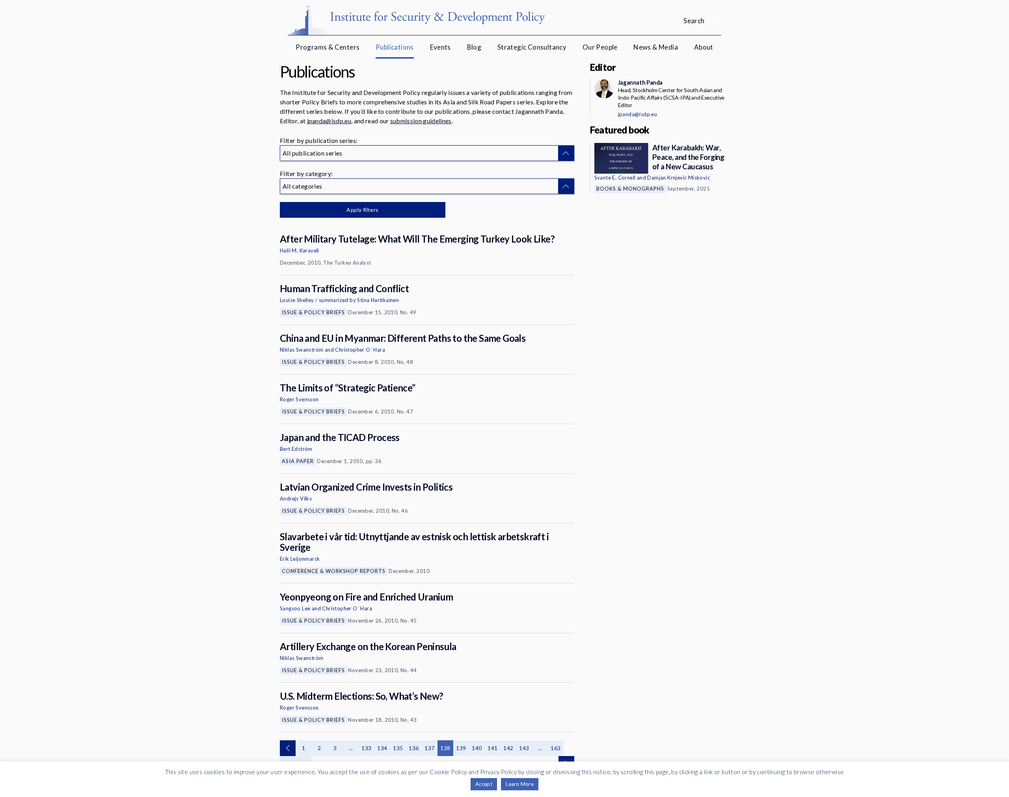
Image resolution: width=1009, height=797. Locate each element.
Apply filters (362, 209)
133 (366, 748)
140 (477, 748)
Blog (474, 47)
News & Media (655, 47)
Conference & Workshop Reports (333, 571)
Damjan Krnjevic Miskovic (678, 177)
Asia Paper (298, 461)
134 (382, 748)
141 (492, 748)
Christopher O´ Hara (360, 350)
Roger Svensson (299, 399)
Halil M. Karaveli (299, 250)
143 (524, 748)
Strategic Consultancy (531, 47)
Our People (600, 47)
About (703, 47)
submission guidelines (421, 120)
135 (398, 748)
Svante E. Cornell (615, 177)
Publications (395, 47)
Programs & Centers (327, 47)
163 (555, 748)
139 (461, 748)
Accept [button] (483, 784)
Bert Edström (296, 449)
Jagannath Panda (640, 82)
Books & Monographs (630, 188)
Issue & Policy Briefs (313, 312)
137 (429, 748)
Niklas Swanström (301, 350)
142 (508, 748)
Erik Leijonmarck (300, 559)
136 (414, 748)
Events (440, 47)
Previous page (288, 748)
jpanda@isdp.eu (329, 120)
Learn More (520, 784)
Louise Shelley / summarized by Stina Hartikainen (339, 300)
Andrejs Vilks (296, 498)
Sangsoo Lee (295, 608)
